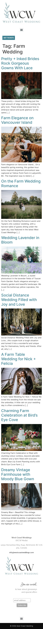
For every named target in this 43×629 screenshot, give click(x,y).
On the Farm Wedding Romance (21, 183)
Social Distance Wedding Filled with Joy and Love (19, 300)
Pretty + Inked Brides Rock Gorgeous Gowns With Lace (20, 63)
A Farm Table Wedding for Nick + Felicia (18, 359)
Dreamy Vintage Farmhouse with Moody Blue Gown (17, 474)
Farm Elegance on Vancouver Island (17, 120)
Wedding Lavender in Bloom (20, 239)
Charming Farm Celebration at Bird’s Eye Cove (19, 415)
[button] (22, 30)
